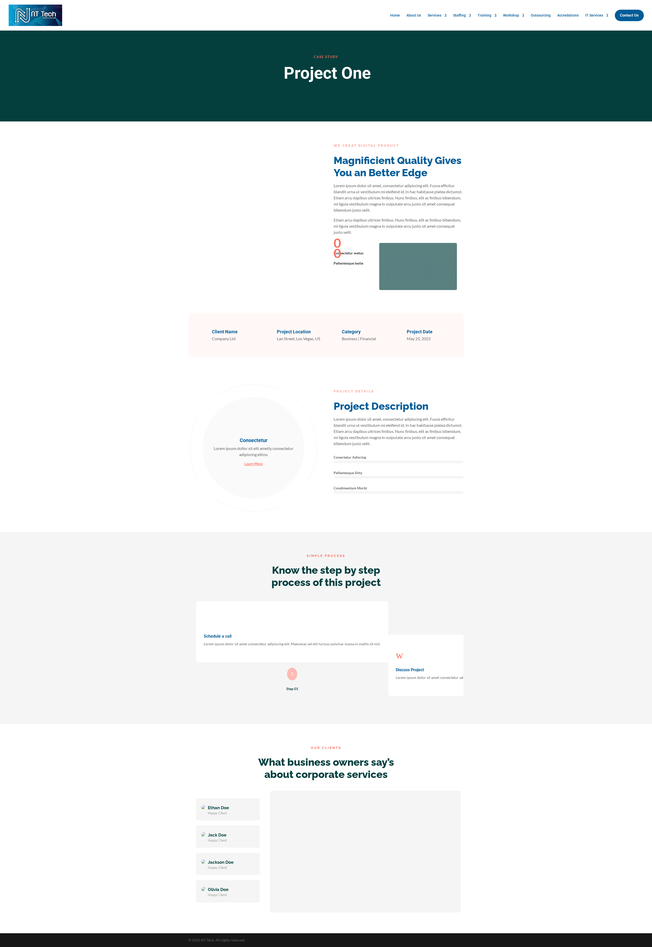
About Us (413, 15)
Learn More (253, 464)
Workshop (511, 15)
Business (349, 338)
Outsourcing (541, 15)
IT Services (594, 15)
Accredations (568, 15)
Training (484, 15)
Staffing (459, 15)
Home (395, 15)
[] (418, 288)
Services (434, 15)
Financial (368, 338)
